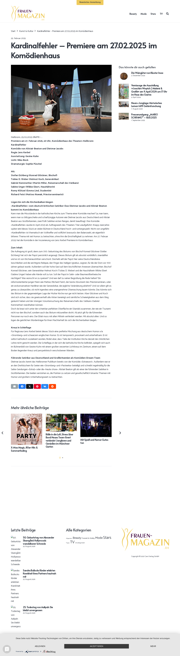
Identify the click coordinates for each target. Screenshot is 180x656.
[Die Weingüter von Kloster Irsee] (124, 73)
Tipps (68, 543)
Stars (107, 538)
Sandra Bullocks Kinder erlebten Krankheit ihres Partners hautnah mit (39, 573)
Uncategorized (80, 543)
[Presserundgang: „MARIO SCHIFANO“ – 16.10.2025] (124, 115)
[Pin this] (37, 386)
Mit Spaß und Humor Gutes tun (94, 441)
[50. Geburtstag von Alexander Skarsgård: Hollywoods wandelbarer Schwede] (16, 538)
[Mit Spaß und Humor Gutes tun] (96, 415)
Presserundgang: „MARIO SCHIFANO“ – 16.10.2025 (144, 116)
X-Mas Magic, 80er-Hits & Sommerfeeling (24, 449)
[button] (167, 13)
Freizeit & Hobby (88, 538)
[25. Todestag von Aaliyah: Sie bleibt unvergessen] (16, 607)
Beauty (77, 538)
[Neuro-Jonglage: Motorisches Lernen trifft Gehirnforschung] (124, 103)
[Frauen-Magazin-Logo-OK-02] (27, 13)
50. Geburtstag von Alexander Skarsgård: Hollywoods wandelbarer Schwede (38, 540)
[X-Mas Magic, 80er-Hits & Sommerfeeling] (26, 415)
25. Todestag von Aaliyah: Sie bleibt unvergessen (38, 608)
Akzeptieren (96, 646)
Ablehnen (40, 646)
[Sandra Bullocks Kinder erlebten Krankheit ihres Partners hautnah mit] (16, 571)
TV (72, 542)
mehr (153, 646)
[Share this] (22, 386)
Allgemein (69, 538)
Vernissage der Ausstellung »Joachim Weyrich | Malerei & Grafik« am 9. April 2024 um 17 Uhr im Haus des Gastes (149, 90)
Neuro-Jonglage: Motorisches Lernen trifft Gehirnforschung (146, 104)
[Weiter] (120, 433)
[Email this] (14, 386)
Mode (99, 537)
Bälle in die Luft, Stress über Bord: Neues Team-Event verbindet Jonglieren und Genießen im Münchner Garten (59, 440)
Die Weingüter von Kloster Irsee (147, 72)
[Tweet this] (29, 386)
